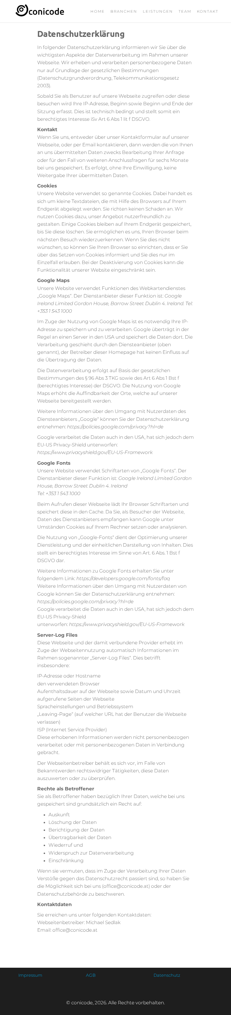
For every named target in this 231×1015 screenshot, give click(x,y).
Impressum (30, 975)
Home (97, 11)
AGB (90, 975)
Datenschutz (167, 975)
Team (185, 11)
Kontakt (207, 11)
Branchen (123, 11)
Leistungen (158, 11)
